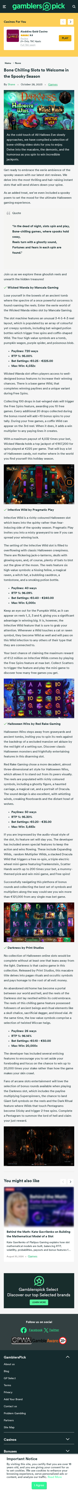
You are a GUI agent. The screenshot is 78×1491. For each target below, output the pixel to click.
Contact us (10, 1406)
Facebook (35, 1330)
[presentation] (63, 22)
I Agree (39, 1485)
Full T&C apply (28, 45)
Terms (7, 1385)
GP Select (10, 1378)
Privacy (8, 1392)
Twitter (54, 1330)
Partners (9, 1420)
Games (53, 84)
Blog (6, 1371)
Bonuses (10, 1451)
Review (24, 39)
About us (9, 1364)
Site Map (9, 1427)
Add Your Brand (13, 1399)
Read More (55, 1477)
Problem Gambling (15, 1413)
